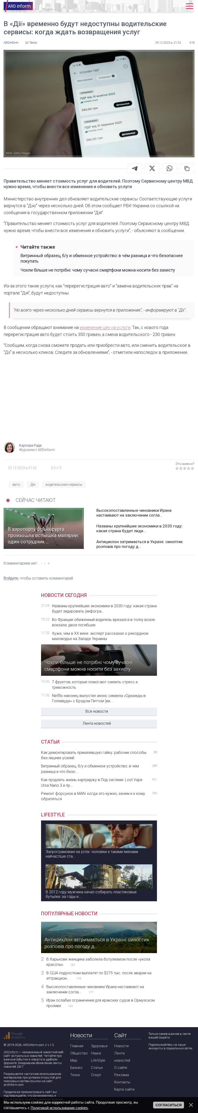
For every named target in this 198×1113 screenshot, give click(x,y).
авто (16, 484)
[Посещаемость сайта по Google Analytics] (14, 1035)
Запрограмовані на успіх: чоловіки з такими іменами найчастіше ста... (92, 854)
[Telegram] (134, 168)
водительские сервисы (64, 484)
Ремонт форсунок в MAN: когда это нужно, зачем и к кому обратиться (99, 796)
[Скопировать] (186, 168)
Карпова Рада (30, 445)
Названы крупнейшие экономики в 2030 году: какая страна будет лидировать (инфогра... (104, 609)
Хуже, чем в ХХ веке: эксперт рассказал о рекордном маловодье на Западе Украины (100, 636)
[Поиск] (162, 6)
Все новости (96, 711)
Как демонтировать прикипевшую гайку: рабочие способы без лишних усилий (99, 755)
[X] (152, 168)
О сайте (120, 1067)
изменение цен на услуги (105, 327)
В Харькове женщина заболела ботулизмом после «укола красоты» (98, 962)
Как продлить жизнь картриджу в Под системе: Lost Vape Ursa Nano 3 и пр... (99, 782)
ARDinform (11, 1052)
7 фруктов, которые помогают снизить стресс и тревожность (95, 685)
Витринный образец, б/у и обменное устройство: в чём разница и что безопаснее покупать (102, 258)
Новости (121, 1046)
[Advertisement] (99, 403)
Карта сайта (124, 1089)
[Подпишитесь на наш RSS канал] (179, 1061)
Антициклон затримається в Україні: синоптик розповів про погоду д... (139, 544)
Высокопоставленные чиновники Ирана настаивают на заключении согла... (133, 513)
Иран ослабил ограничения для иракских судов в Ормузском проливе (100, 1003)
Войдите (11, 578)
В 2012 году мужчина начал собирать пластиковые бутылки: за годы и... (91, 894)
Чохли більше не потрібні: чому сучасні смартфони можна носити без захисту (98, 270)
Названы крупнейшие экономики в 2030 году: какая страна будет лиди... (139, 528)
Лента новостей (97, 723)
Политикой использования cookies (59, 1108)
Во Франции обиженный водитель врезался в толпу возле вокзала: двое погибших (103, 622)
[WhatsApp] (169, 168)
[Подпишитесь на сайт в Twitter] (165, 1061)
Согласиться (169, 1105)
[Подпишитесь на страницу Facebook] (151, 1061)
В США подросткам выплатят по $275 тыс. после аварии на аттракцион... (98, 976)
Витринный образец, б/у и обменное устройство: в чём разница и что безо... (99, 769)
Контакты (122, 1082)
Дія (32, 484)
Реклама (121, 1075)
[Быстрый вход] (177, 6)
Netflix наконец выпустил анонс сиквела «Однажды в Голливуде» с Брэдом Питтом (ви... (99, 698)
